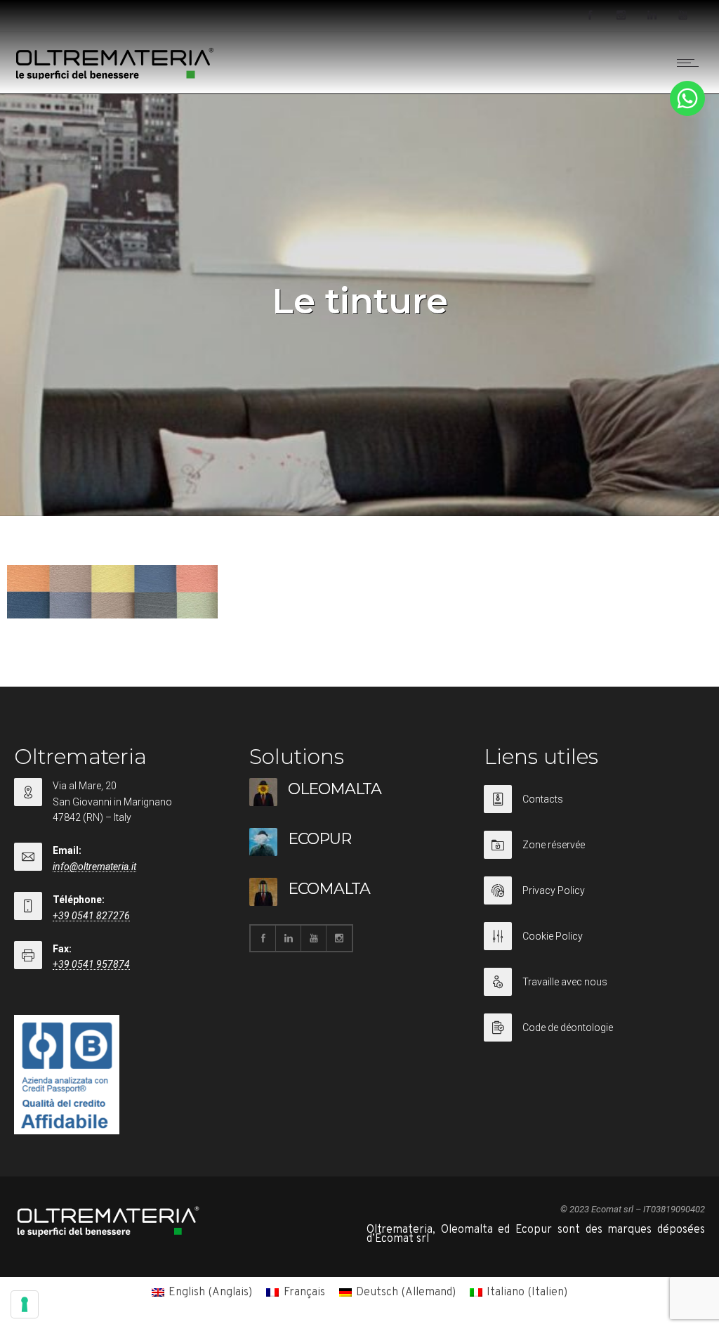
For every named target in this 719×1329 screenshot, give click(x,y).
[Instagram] (620, 15)
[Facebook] (589, 15)
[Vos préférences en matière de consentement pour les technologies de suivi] (24, 1304)
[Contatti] (594, 808)
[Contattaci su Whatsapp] (687, 113)
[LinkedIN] (651, 15)
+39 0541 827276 (91, 915)
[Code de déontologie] (594, 1027)
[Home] (115, 77)
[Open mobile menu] (691, 62)
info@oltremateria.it (94, 866)
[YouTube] (682, 15)
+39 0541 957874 (91, 964)
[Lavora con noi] (594, 990)
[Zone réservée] (594, 853)
